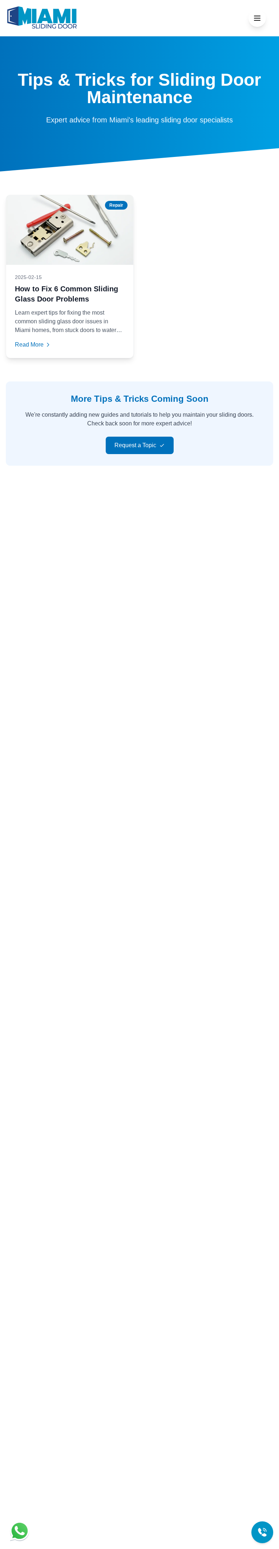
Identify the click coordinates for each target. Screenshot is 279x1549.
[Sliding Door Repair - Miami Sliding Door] (42, 18)
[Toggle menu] (257, 18)
